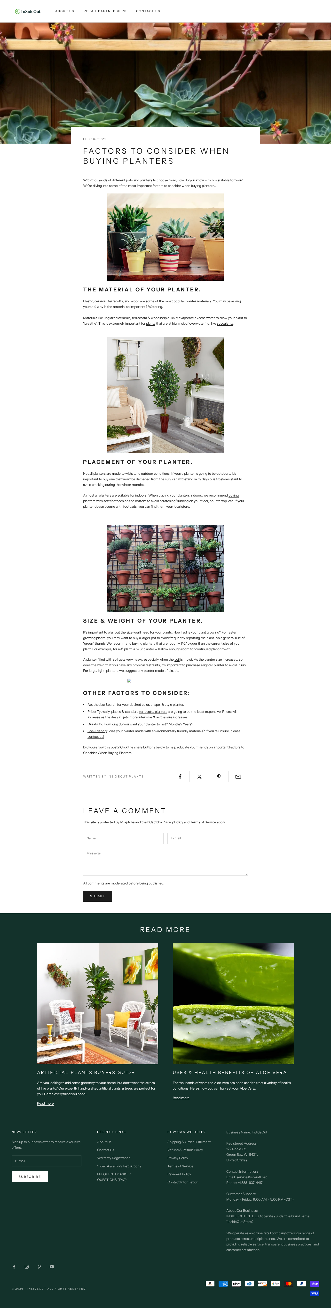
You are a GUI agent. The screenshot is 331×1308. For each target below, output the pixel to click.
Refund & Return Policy (185, 1150)
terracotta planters (153, 711)
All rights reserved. (67, 1288)
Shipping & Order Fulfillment (189, 1142)
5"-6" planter (145, 649)
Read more (45, 1103)
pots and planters (139, 180)
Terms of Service (203, 822)
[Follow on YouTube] (51, 1266)
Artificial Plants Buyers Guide (86, 1072)
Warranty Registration (113, 1158)
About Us (64, 11)
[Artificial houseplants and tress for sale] (165, 395)
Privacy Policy (173, 822)
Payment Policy (179, 1174)
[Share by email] (238, 776)
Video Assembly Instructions (119, 1166)
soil (177, 659)
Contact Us (148, 11)
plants (150, 323)
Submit (97, 896)
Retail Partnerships (105, 11)
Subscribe (30, 1177)
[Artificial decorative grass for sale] (165, 681)
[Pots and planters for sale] (165, 237)
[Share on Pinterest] (219, 776)
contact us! (95, 736)
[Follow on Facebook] (14, 1266)
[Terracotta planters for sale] (165, 568)
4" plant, (126, 649)
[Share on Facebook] (179, 776)
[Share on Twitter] (199, 776)
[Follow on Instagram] (26, 1266)
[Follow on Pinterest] (39, 1266)
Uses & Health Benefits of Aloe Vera (230, 1072)
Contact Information (182, 1182)
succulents (225, 323)
